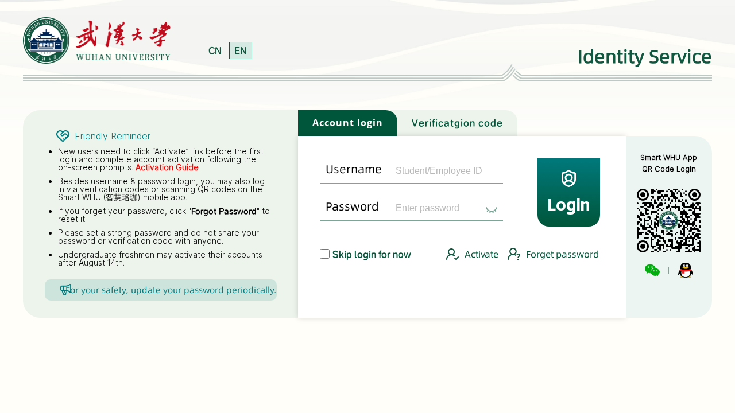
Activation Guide (167, 167)
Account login (347, 122)
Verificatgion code (457, 122)
